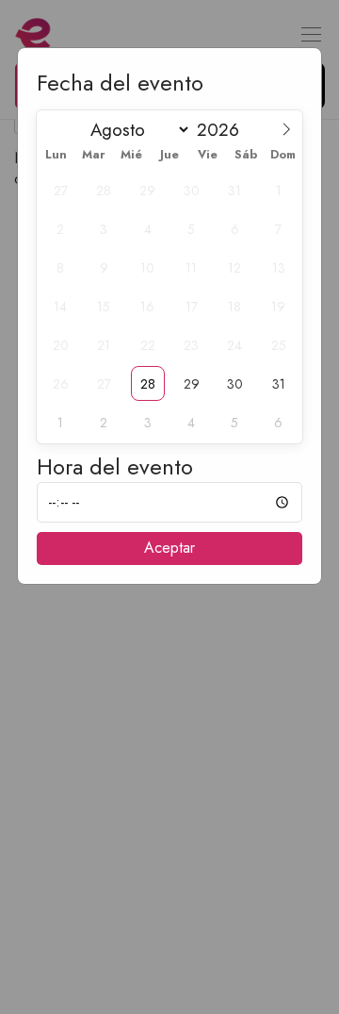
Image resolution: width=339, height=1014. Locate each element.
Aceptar (169, 547)
